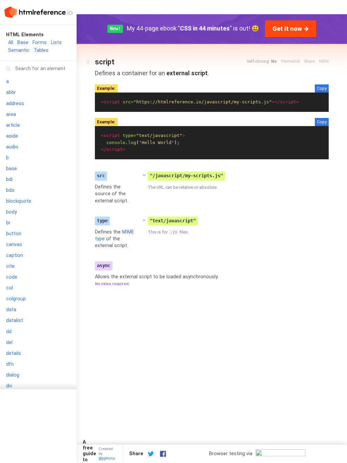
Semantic (18, 50)
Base (22, 42)
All (10, 42)
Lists (56, 42)
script (105, 62)
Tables (41, 50)
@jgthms (107, 458)
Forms (40, 42)
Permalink (290, 61)
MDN (324, 61)
